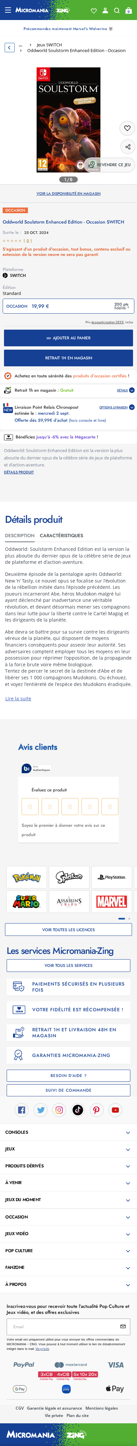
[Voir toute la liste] (93, 11)
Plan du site (78, 1415)
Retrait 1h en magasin (68, 358)
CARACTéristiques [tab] (61, 535)
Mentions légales (101, 1408)
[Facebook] (22, 1109)
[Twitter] (41, 1109)
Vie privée (54, 1415)
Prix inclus (109, 322)
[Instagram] (59, 1109)
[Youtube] (115, 1109)
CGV (20, 1408)
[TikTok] (78, 1109)
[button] (69, 1132)
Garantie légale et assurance (54, 1408)
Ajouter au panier (71, 338)
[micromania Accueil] (42, 10)
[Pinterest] (97, 1109)
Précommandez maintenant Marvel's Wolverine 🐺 (68, 28)
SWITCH (18, 275)
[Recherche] (117, 12)
